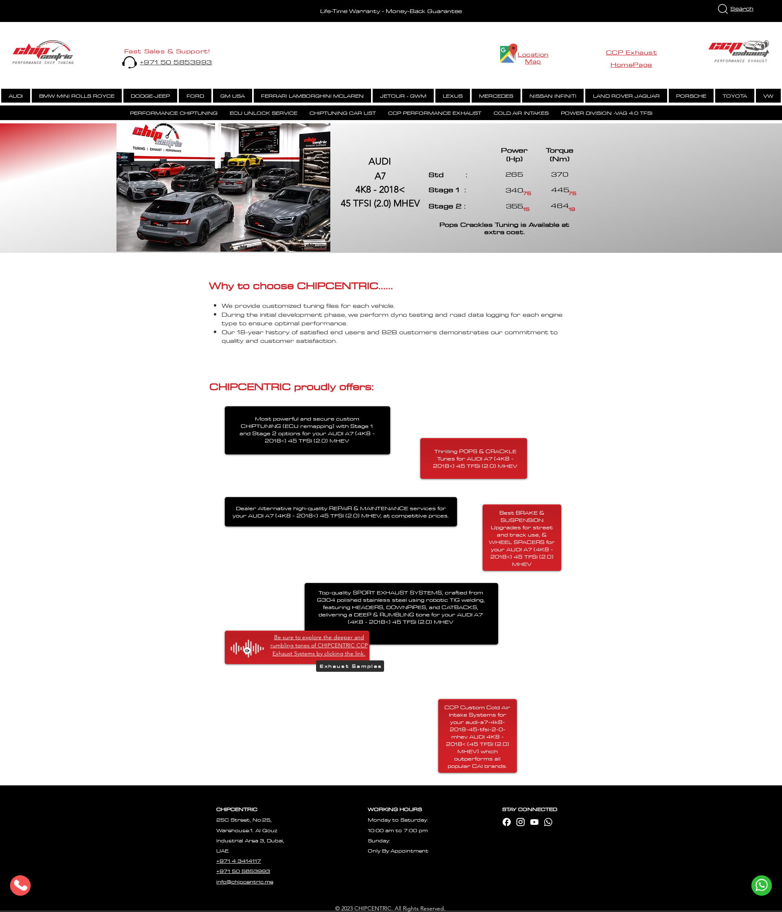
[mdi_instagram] (520, 822)
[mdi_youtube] (534, 822)
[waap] (548, 822)
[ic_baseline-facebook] (507, 822)
